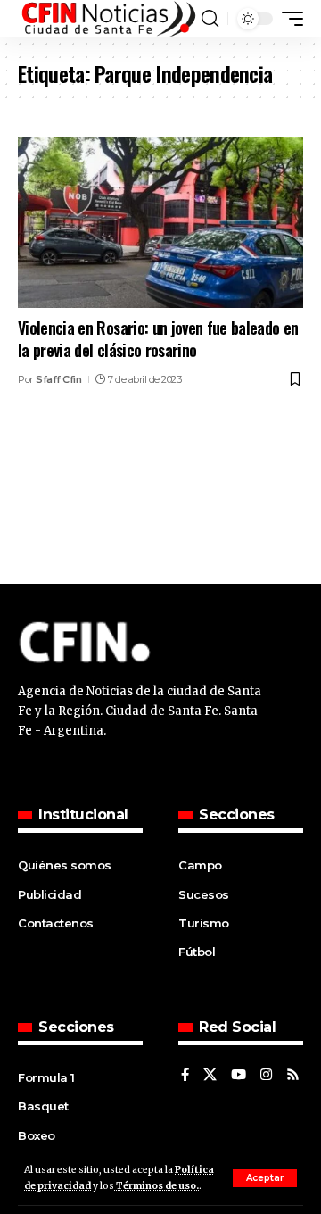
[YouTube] (238, 1075)
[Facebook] (185, 1075)
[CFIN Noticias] (107, 18)
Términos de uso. (156, 1186)
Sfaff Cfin (58, 379)
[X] (210, 1075)
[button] (265, 1178)
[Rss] (293, 1075)
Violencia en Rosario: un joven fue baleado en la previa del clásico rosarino (158, 339)
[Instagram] (266, 1075)
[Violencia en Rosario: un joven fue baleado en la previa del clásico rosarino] (160, 222)
